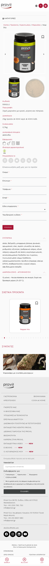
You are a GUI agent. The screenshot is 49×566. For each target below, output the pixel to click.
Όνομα (5, 172)
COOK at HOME (38, 400)
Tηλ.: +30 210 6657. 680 (13, 518)
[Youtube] (25, 534)
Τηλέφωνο (7, 189)
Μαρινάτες (36, 25)
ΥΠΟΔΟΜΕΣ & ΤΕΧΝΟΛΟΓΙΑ (16, 415)
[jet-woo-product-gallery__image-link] (24, 53)
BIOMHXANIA (39, 396)
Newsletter (9, 463)
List (42, 562)
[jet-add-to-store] (42, 36)
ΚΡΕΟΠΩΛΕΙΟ (10, 400)
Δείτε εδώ (7, 135)
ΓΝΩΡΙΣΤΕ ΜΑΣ (10, 407)
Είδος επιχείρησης (10, 206)
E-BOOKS (8, 448)
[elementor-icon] (7, 559)
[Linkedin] (19, 534)
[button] (5, 54)
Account (24, 562)
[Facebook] (6, 534)
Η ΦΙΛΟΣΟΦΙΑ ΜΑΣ (12, 411)
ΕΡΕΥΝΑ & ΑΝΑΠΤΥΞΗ (13, 419)
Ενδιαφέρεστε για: (12, 471)
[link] (6, 5)
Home (6, 25)
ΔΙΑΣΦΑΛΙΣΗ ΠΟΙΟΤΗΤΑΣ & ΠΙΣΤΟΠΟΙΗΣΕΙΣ (22, 423)
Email (5, 198)
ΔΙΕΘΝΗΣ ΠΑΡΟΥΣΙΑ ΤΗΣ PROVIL (18, 431)
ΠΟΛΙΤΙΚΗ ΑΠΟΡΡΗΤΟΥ (37, 554)
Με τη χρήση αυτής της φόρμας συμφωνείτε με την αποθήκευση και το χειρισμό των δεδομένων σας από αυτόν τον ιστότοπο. (24, 484)
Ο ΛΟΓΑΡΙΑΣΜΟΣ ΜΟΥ (13, 452)
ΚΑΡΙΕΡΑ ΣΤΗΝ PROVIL (13, 439)
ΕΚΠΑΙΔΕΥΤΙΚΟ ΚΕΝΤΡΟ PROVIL (17, 427)
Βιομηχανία (33, 474)
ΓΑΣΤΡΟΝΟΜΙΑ (10, 396)
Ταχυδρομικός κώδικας (12, 215)
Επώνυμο (6, 181)
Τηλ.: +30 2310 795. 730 (13, 505)
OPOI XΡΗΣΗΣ (9, 554)
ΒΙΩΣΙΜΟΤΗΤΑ (10, 435)
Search (7, 562)
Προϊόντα (14, 25)
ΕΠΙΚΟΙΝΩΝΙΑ (8, 551)
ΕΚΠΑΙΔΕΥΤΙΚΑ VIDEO (13, 443)
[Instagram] (13, 534)
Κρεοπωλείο (25, 25)
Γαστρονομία (10, 474)
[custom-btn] (5, 160)
